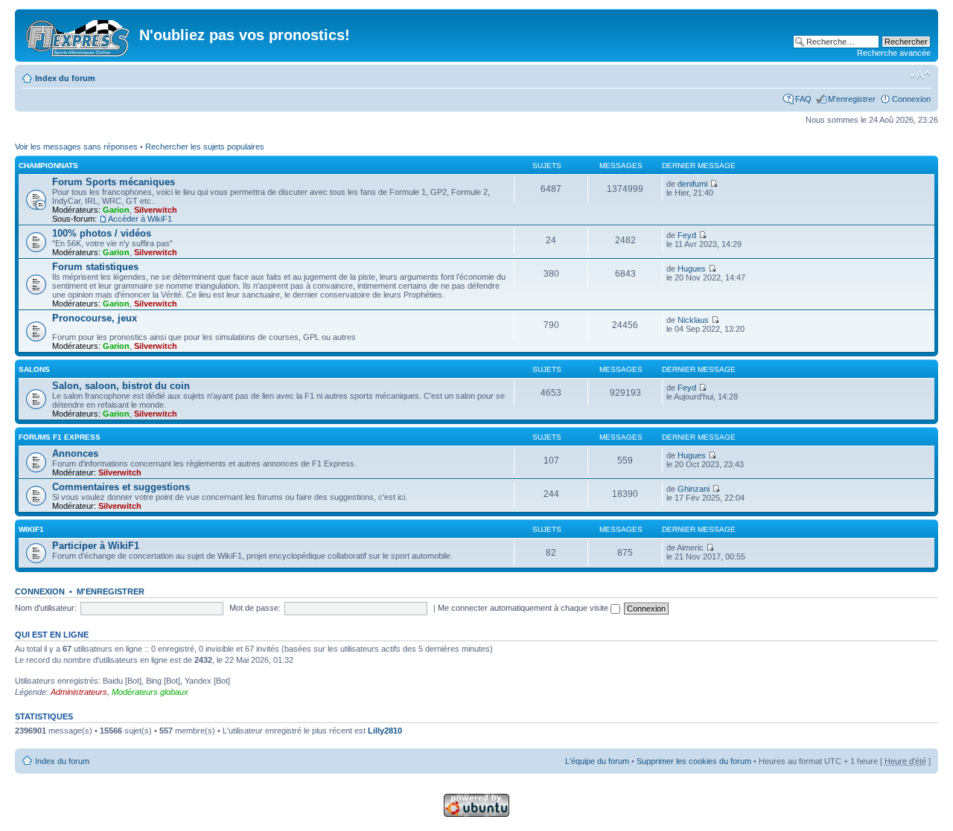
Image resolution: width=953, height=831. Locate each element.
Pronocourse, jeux (94, 318)
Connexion (911, 98)
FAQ (803, 98)
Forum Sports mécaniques (113, 181)
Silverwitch (155, 209)
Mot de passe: (255, 607)
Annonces (75, 453)
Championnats (48, 165)
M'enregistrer (852, 98)
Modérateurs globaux (150, 691)
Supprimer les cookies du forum (694, 761)
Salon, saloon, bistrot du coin (121, 385)
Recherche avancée (894, 52)
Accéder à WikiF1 (140, 218)
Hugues (692, 268)
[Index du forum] (79, 35)
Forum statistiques (95, 266)
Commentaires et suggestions (121, 486)
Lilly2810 (385, 730)
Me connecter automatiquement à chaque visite (524, 607)
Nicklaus (693, 319)
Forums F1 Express (60, 437)
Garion (116, 209)
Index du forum (65, 78)
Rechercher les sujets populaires (204, 146)
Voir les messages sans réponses (76, 146)
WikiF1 (31, 529)
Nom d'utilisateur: (46, 607)
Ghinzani (694, 488)
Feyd (687, 235)
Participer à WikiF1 (95, 545)
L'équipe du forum (597, 761)
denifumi (692, 183)
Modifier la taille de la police (920, 75)
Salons (34, 369)
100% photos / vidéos (101, 233)
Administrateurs (79, 691)
